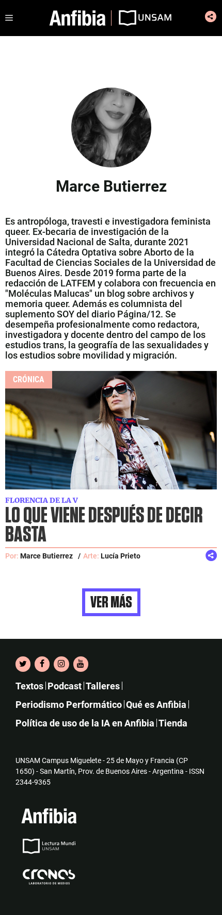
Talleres (103, 686)
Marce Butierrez (46, 556)
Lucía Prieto (120, 556)
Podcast (64, 686)
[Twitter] (22, 664)
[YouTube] (80, 664)
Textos (29, 686)
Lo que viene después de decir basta (104, 525)
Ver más (111, 602)
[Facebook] (42, 664)
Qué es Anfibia (156, 704)
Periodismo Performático (68, 704)
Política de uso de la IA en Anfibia (84, 723)
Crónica (28, 379)
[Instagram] (61, 664)
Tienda (172, 723)
